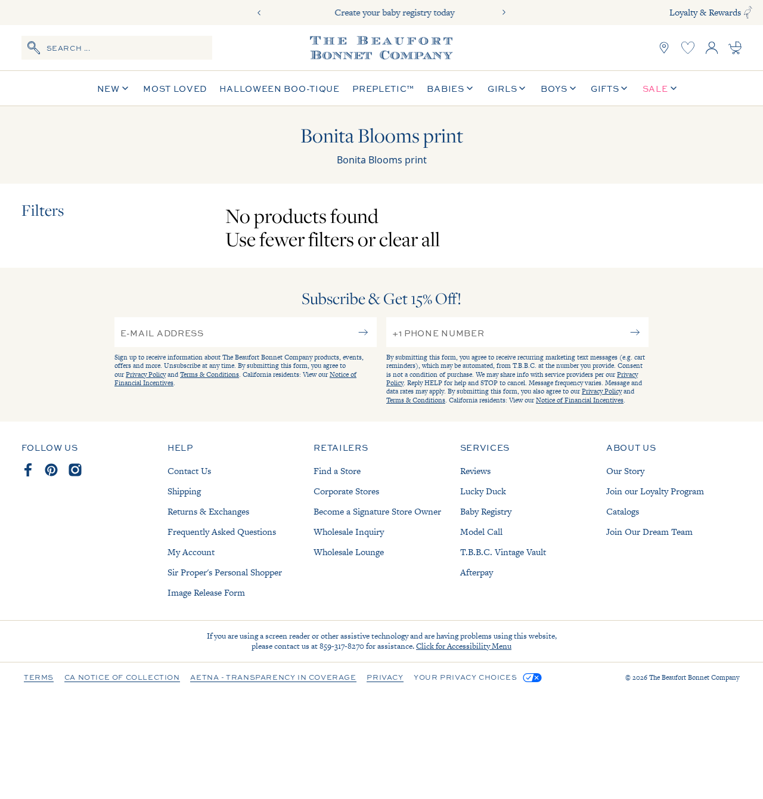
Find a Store (337, 470)
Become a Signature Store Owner (377, 511)
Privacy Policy (146, 374)
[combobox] (116, 48)
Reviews (475, 470)
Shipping (184, 491)
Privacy (385, 678)
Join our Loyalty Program (655, 491)
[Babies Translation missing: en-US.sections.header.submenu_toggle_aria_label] (469, 88)
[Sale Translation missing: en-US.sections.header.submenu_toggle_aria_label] (673, 88)
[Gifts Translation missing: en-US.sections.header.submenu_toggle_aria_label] (624, 88)
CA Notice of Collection (122, 678)
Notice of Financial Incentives (580, 400)
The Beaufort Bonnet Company (694, 677)
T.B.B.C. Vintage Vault (503, 552)
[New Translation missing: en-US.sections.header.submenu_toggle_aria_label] (125, 88)
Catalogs (622, 511)
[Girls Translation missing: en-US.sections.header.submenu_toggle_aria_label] (522, 88)
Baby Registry (485, 511)
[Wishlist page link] (687, 47)
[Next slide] (503, 12)
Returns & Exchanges (208, 511)
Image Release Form (206, 592)
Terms (39, 678)
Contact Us (189, 470)
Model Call (481, 531)
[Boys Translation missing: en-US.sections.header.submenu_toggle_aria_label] (572, 88)
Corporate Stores (346, 491)
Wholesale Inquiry (349, 531)
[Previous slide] (259, 12)
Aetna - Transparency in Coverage (273, 678)
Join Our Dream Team (649, 531)
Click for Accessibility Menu (463, 646)
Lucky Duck (483, 491)
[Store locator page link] (664, 47)
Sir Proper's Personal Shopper (225, 572)
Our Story (625, 470)
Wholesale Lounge (349, 552)
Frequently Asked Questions (222, 531)
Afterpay (476, 572)
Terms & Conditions (209, 374)
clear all (409, 238)
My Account (191, 552)
